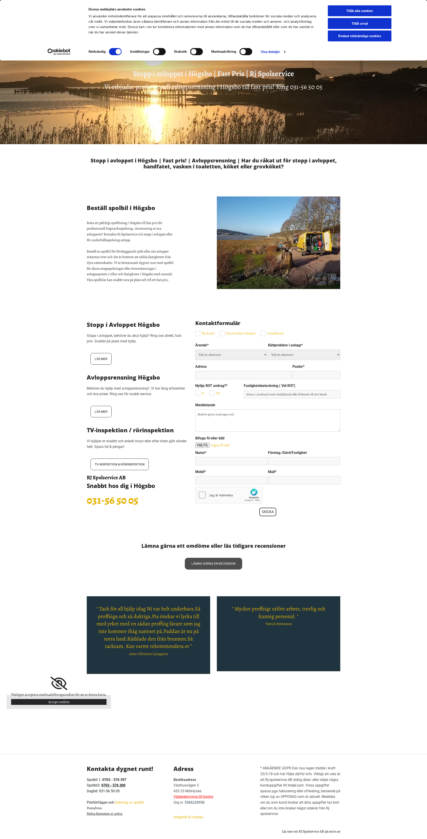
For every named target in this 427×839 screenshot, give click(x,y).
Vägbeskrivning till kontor (193, 797)
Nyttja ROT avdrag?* (211, 386)
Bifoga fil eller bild (209, 438)
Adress (201, 366)
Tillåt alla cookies (359, 11)
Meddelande (205, 405)
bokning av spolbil (129, 802)
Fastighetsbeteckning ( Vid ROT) (269, 386)
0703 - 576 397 (114, 780)
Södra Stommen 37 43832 (105, 813)
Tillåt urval (360, 23)
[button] (101, 359)
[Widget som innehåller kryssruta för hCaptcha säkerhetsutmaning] (228, 495)
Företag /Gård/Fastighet (287, 453)
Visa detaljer (270, 52)
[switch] (159, 51)
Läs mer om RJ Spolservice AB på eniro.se (311, 831)
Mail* (272, 472)
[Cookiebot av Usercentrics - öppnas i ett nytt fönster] (59, 52)
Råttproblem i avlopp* (285, 345)
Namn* (200, 453)
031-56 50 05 (306, 86)
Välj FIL (202, 445)
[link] (58, 683)
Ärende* (202, 345)
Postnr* (298, 366)
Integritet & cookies (188, 817)
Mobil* (200, 472)
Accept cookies (58, 702)
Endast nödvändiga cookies (359, 36)
